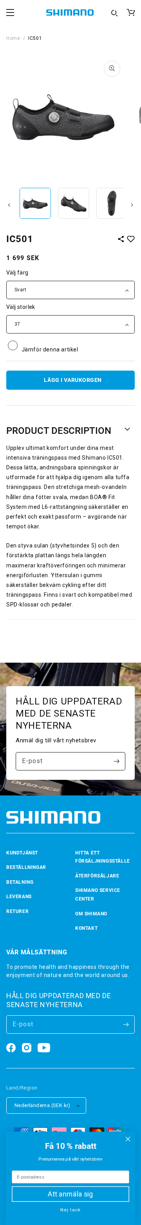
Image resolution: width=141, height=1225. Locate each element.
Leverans (19, 896)
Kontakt (86, 928)
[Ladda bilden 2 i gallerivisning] (73, 203)
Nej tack (70, 1210)
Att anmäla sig (70, 1194)
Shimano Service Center (97, 895)
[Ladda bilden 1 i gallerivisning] (35, 203)
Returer (17, 911)
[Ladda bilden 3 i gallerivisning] (112, 203)
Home (13, 38)
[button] (10, 12)
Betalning (19, 882)
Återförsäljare (97, 876)
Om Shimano (91, 914)
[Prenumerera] (116, 761)
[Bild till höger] (132, 205)
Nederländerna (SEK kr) (42, 1105)
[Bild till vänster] (9, 205)
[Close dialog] (128, 1139)
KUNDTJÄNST (22, 853)
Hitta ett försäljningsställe (102, 857)
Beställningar (26, 867)
